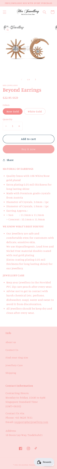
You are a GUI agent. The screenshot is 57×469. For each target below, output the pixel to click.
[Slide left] (21, 79)
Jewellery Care (14, 365)
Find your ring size (17, 357)
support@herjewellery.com (31, 422)
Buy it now (28, 149)
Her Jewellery (23, 465)
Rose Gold (13, 111)
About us (11, 342)
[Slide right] (36, 79)
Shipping (11, 372)
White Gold (35, 111)
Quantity (7, 119)
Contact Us (12, 349)
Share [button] (10, 159)
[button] (4, 12)
